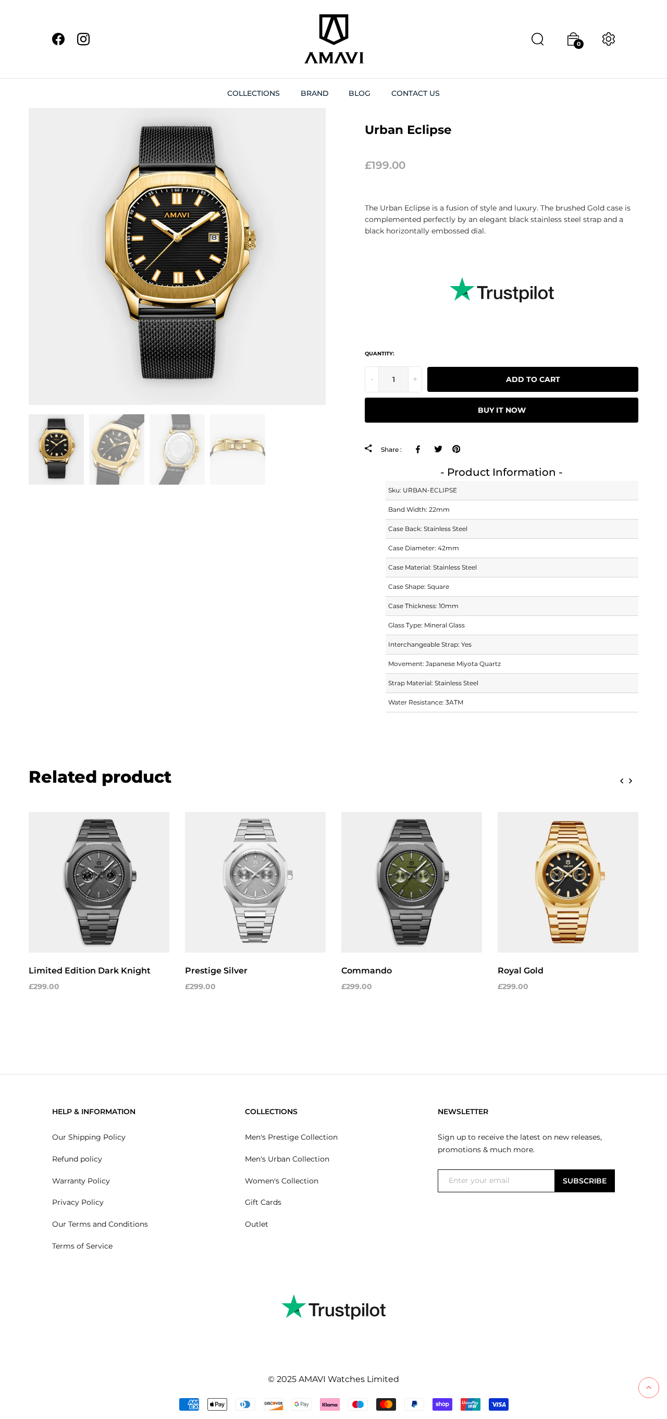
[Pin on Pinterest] (456, 449)
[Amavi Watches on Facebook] (58, 38)
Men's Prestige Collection (291, 1137)
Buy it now (502, 410)
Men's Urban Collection (287, 1159)
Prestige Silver (216, 971)
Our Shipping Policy (89, 1137)
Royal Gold (521, 971)
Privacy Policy (78, 1202)
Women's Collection (281, 1181)
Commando (366, 971)
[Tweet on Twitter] (438, 449)
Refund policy (77, 1159)
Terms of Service (82, 1246)
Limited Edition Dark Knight (90, 971)
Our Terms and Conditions (100, 1224)
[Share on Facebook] (420, 449)
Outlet (256, 1224)
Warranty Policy (81, 1181)
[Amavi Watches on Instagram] (83, 38)
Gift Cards (263, 1202)
